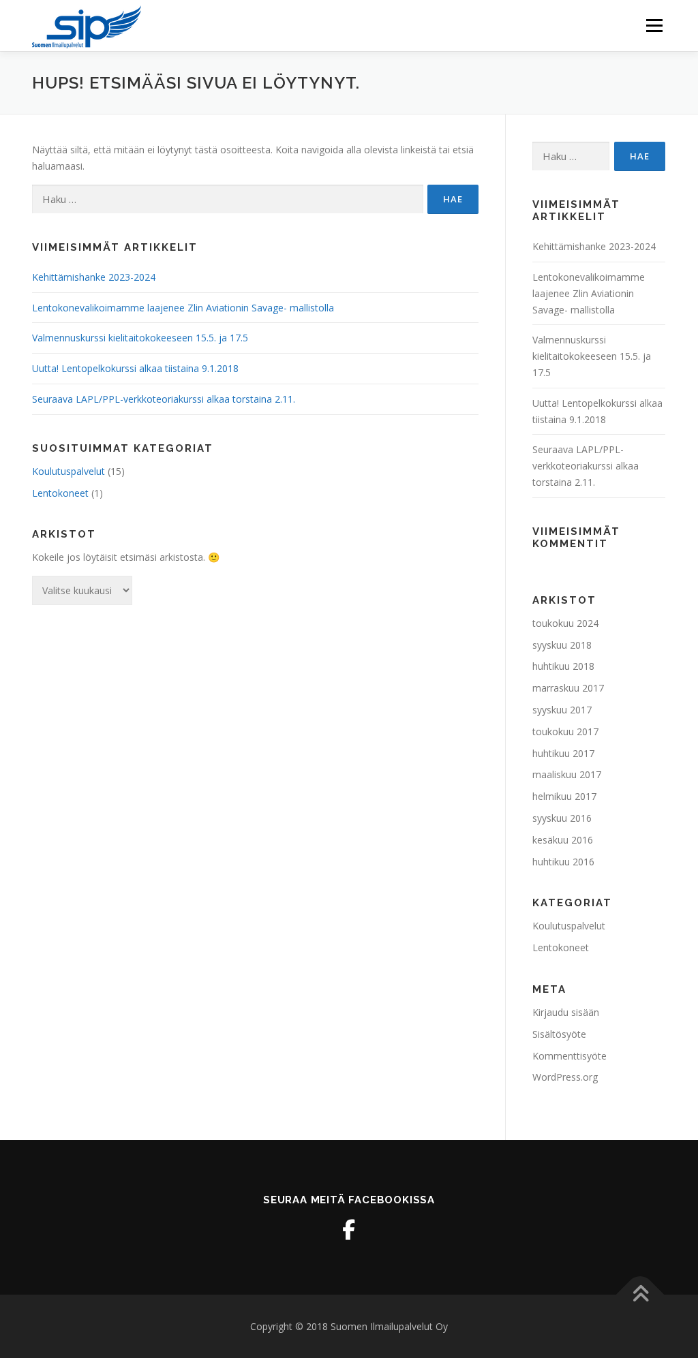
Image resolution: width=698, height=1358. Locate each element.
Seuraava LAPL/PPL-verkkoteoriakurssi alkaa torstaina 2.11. (163, 398)
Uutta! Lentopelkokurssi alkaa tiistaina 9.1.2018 (135, 368)
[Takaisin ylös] (640, 1294)
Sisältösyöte (559, 1034)
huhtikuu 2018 (563, 666)
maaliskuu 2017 (566, 774)
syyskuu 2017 (562, 709)
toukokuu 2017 (565, 731)
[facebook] (349, 1230)
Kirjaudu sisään (565, 1012)
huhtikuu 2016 (563, 861)
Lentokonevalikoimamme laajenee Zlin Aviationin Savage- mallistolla (183, 307)
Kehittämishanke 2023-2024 (93, 277)
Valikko (654, 25)
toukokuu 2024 (565, 623)
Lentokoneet (60, 493)
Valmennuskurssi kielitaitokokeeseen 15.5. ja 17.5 (140, 337)
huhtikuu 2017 (563, 753)
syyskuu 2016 (562, 818)
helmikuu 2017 (564, 796)
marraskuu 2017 (568, 687)
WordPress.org (565, 1076)
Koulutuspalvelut (68, 471)
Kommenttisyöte (569, 1055)
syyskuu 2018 (562, 644)
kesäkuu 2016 (562, 839)
